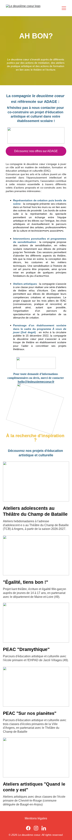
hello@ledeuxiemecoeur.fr (36, 381)
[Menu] (64, 8)
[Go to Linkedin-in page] (44, 828)
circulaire (61, 332)
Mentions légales (36, 818)
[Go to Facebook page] (28, 828)
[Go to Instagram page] (36, 828)
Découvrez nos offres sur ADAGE (36, 151)
